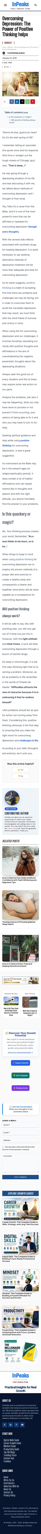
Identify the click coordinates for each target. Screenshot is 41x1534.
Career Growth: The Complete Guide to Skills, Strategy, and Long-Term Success (20, 1223)
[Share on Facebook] (38, 756)
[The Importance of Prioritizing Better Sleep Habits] (20, 905)
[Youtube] (22, 1424)
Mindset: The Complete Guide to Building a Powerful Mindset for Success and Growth (17, 1295)
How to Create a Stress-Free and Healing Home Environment (17, 965)
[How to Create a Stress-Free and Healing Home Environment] (20, 947)
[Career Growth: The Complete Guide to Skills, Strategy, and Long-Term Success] (20, 1209)
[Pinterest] (32, 101)
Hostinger (29, 1526)
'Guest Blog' (12, 828)
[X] (22, 101)
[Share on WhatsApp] (38, 772)
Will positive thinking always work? (22, 121)
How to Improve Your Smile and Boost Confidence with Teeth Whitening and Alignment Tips (19, 880)
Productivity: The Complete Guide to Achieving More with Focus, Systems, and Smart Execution (19, 1332)
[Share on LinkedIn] (38, 761)
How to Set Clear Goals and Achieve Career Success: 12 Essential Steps (11, 1011)
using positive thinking (21, 559)
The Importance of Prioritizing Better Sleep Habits (18, 923)
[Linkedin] (17, 101)
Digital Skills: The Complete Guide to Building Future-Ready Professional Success (18, 1258)
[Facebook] (11, 101)
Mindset (8, 43)
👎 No (20, 776)
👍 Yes (20, 770)
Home (4, 47)
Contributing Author (16, 53)
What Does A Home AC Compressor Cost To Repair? (30, 1013)
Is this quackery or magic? (20, 117)
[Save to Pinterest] (38, 777)
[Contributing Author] (4, 53)
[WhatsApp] (27, 101)
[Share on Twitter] (38, 767)
